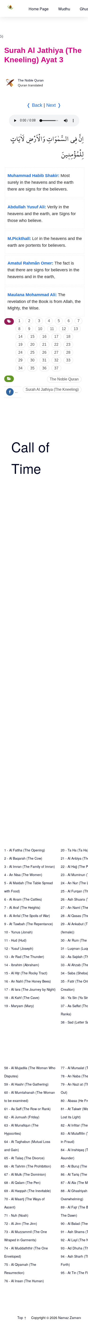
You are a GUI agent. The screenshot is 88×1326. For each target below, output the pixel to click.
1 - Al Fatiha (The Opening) (24, 850)
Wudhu (64, 8)
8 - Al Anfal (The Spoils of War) (27, 915)
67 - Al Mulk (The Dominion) (25, 1174)
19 (20, 344)
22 (56, 344)
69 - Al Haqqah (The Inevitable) (27, 1190)
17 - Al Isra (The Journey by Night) (30, 989)
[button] (39, 8)
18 (68, 337)
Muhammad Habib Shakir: (33, 175)
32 (56, 360)
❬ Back (34, 105)
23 (68, 344)
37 (56, 368)
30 (32, 360)
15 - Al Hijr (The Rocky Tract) (25, 973)
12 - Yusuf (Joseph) (18, 948)
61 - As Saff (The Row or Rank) (27, 1108)
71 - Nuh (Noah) (16, 1215)
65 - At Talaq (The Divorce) (24, 1158)
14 (20, 337)
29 (20, 360)
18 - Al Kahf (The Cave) (21, 997)
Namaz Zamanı (69, 1317)
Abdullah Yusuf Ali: (27, 207)
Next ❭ (53, 105)
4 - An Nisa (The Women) (23, 874)
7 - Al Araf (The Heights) (22, 907)
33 (68, 360)
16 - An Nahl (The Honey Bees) (27, 981)
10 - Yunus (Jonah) (18, 932)
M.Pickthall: (19, 238)
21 (44, 344)
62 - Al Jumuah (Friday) (21, 1117)
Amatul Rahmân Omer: (30, 263)
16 (44, 337)
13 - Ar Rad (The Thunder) (24, 956)
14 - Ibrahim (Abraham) (21, 964)
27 (56, 352)
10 (40, 329)
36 (44, 368)
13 (76, 329)
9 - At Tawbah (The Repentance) (28, 923)
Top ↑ (22, 1317)
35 (32, 368)
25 (32, 352)
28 (68, 352)
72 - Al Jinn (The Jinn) (20, 1223)
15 (32, 337)
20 (32, 344)
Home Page (39, 8)
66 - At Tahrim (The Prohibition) (27, 1166)
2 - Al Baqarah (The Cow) (23, 858)
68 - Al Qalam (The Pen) (22, 1182)
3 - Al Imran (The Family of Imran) (29, 866)
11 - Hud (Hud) (15, 940)
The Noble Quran (31, 80)
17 (56, 337)
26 (44, 352)
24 (20, 352)
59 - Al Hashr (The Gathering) (26, 1084)
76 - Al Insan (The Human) (24, 1280)
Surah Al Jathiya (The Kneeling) (52, 389)
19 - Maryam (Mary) (19, 1005)
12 (64, 329)
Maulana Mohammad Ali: (32, 294)
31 (44, 360)
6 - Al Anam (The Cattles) (23, 899)
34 (20, 368)
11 (52, 329)
